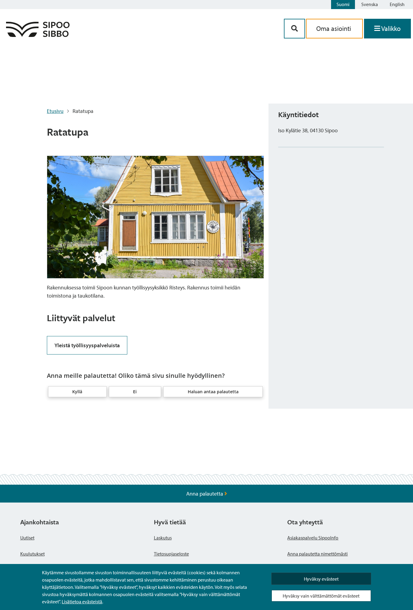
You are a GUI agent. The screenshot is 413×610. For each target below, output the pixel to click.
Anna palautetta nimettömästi (317, 554)
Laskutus (163, 538)
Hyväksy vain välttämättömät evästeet (321, 596)
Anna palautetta (205, 493)
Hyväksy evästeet (321, 579)
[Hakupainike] (294, 28)
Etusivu (55, 110)
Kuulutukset (32, 554)
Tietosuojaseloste (171, 554)
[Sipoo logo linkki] (38, 34)
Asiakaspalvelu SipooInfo (312, 538)
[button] (77, 391)
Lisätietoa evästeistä (82, 601)
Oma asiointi (334, 28)
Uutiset (27, 538)
